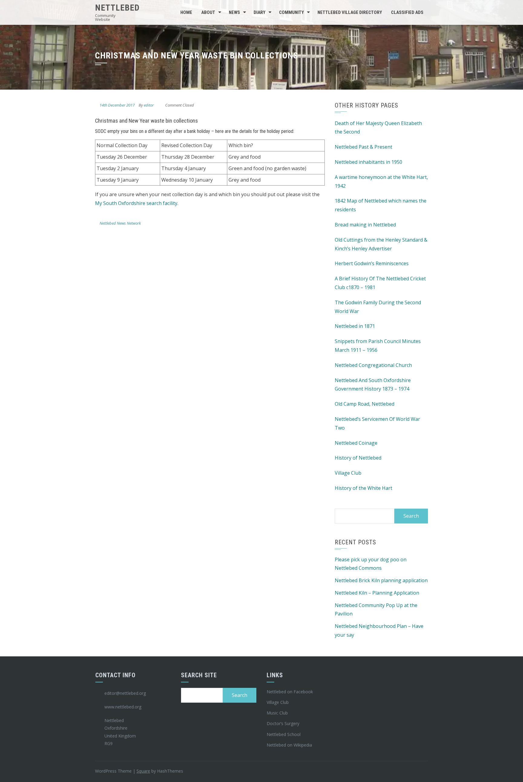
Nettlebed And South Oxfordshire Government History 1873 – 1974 (373, 384)
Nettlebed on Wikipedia (289, 745)
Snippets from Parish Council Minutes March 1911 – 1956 (378, 345)
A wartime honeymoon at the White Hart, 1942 (381, 181)
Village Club (348, 473)
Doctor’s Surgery (283, 723)
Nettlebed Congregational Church (373, 365)
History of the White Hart (363, 488)
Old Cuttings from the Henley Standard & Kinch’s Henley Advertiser (381, 244)
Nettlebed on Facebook (290, 692)
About (208, 12)
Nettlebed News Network (120, 223)
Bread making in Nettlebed (365, 224)
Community (291, 12)
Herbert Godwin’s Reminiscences (372, 263)
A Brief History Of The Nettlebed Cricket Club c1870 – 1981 (380, 283)
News (234, 12)
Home (186, 12)
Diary (259, 12)
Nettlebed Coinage (356, 443)
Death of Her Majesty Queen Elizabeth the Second (378, 127)
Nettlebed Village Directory (349, 12)
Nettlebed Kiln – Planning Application (377, 592)
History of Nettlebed (358, 457)
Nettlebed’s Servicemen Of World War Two (377, 423)
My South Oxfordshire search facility (136, 203)
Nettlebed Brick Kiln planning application (381, 580)
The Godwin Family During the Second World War (378, 307)
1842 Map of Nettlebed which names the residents (380, 205)
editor (149, 105)
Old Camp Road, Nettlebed (364, 404)
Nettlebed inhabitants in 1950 (368, 162)
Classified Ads (407, 12)
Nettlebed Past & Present (363, 147)
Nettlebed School (284, 734)
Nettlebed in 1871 (355, 326)
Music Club (277, 713)
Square (143, 771)
